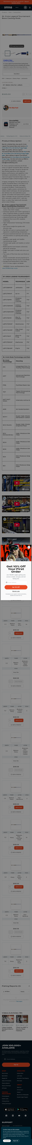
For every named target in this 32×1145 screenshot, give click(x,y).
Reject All (15, 1140)
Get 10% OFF (16, 587)
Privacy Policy (24, 1136)
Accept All (7, 1140)
